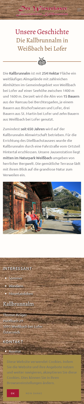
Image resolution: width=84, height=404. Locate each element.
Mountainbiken (21, 293)
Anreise (15, 351)
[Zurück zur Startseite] (42, 11)
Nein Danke (34, 393)
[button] (79, 10)
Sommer (15, 278)
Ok (13, 393)
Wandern (16, 286)
